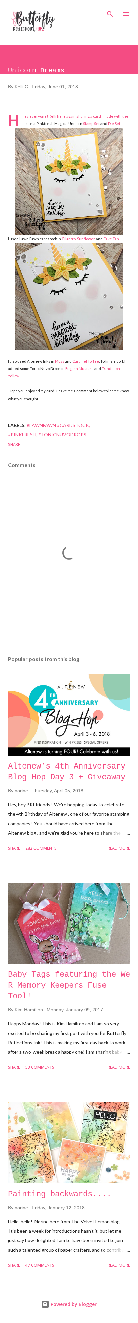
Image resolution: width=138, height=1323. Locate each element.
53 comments (39, 1067)
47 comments (39, 1265)
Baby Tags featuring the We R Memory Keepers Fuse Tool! (69, 985)
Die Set (114, 123)
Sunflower (86, 238)
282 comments (41, 848)
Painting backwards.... (59, 1194)
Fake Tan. (112, 238)
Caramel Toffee (85, 361)
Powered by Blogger (73, 1304)
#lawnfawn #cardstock (58, 425)
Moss (60, 361)
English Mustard (79, 368)
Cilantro (69, 238)
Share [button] (14, 444)
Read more (119, 848)
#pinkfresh (22, 434)
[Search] (110, 12)
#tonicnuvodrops (62, 434)
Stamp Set (91, 123)
